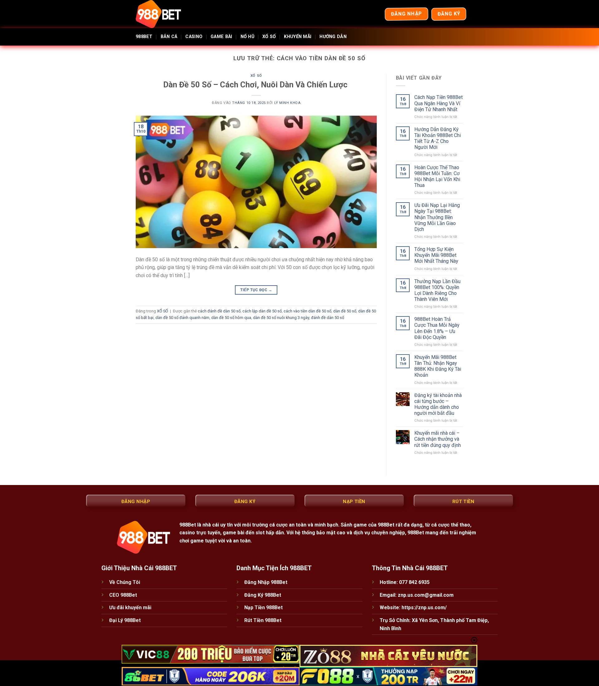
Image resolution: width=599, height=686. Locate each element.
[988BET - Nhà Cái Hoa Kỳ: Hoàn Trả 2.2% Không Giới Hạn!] (167, 14)
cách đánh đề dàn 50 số (219, 311)
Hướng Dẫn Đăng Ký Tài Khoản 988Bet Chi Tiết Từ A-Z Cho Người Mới (437, 138)
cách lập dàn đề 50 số (262, 311)
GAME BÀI (221, 36)
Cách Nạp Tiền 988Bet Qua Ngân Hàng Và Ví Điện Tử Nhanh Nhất (438, 103)
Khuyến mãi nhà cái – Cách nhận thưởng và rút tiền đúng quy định (437, 439)
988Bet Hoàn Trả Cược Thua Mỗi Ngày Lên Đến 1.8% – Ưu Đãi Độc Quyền (437, 328)
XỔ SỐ (269, 36)
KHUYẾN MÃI (297, 36)
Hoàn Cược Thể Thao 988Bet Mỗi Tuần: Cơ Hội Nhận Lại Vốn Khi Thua (437, 176)
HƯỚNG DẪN (333, 36)
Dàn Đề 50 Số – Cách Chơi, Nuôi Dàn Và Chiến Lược (256, 84)
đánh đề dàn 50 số (327, 317)
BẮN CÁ (169, 36)
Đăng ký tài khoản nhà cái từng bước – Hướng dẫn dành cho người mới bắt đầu (438, 404)
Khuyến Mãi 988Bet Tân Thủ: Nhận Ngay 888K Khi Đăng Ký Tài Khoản (437, 366)
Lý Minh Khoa (287, 103)
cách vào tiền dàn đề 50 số (307, 311)
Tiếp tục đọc (256, 290)
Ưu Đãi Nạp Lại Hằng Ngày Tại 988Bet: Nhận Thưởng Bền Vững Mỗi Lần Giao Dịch (437, 217)
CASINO (193, 36)
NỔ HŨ (247, 36)
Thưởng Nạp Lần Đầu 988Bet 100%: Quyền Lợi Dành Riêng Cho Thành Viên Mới (437, 290)
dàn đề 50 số (344, 311)
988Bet (187, 525)
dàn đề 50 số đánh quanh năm (182, 317)
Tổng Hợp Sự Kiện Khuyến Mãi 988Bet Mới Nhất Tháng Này (436, 255)
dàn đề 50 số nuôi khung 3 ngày (281, 317)
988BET (144, 36)
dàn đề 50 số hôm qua (231, 317)
